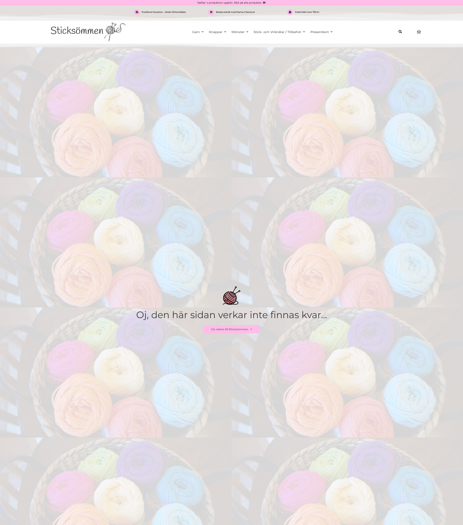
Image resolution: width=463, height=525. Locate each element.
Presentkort (319, 32)
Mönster (238, 32)
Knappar (215, 32)
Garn (196, 32)
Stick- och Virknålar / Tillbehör (277, 32)
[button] (400, 32)
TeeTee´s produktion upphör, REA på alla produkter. (229, 2)
